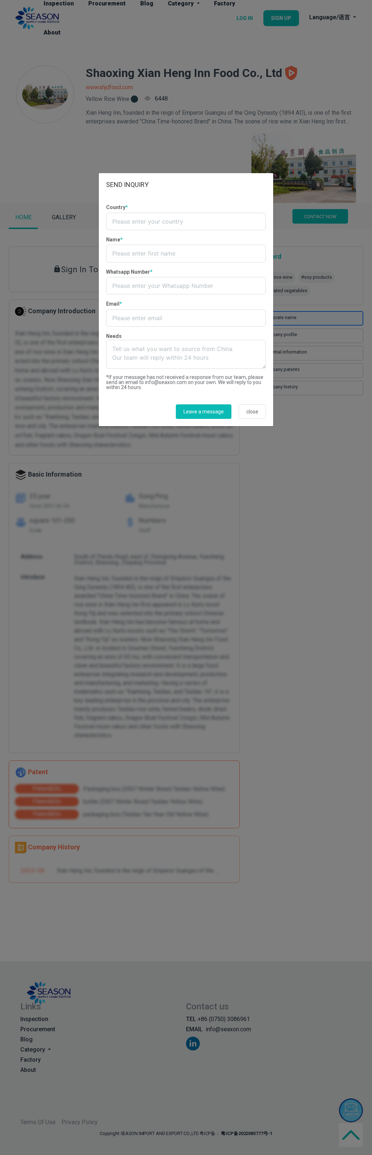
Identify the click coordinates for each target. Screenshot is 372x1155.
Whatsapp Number (129, 272)
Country (117, 207)
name (114, 239)
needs (114, 336)
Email (114, 304)
